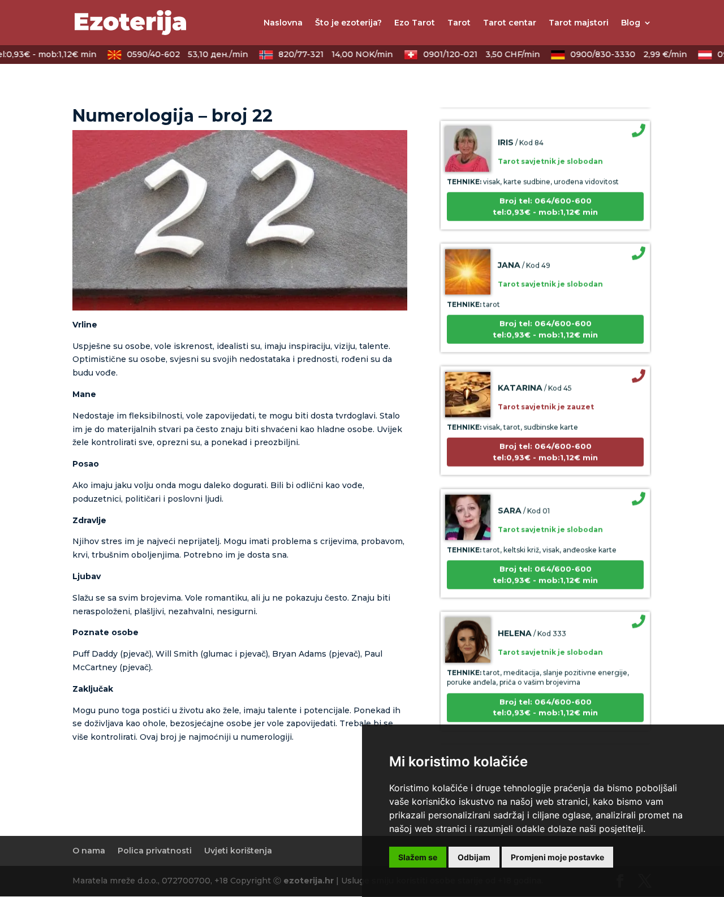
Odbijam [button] (474, 857)
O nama (88, 851)
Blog (630, 23)
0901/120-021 (473, 54)
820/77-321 (327, 54)
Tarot (459, 23)
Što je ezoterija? (348, 23)
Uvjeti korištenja (238, 851)
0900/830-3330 (620, 54)
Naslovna (283, 23)
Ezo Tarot (414, 23)
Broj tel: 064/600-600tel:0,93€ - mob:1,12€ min (545, 196)
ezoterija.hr (308, 881)
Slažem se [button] (417, 857)
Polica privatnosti (155, 851)
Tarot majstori (579, 23)
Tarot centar (509, 23)
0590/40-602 (178, 54)
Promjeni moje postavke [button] (557, 857)
